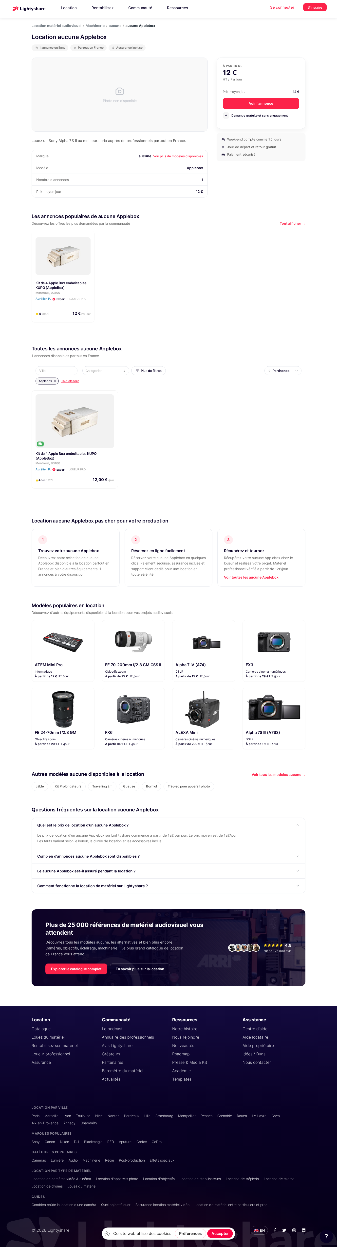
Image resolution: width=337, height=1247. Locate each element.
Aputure (125, 1142)
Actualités (111, 1079)
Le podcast (112, 1028)
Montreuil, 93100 (48, 293)
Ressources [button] (177, 7)
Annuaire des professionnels (128, 1037)
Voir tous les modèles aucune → (278, 774)
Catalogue (41, 1028)
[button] (58, 370)
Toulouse (83, 1116)
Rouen (242, 1116)
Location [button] (69, 7)
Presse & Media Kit (189, 1062)
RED (110, 1142)
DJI (76, 1142)
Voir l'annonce (261, 103)
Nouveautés (183, 1045)
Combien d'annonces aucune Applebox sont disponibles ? (88, 856)
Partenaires (112, 1062)
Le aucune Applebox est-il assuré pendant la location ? (86, 871)
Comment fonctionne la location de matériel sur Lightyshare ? (92, 886)
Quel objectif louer (116, 1205)
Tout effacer (70, 381)
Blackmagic (93, 1142)
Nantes (113, 1116)
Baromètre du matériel (122, 1070)
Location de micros (279, 1179)
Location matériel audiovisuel (56, 26)
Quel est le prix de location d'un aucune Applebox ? (83, 825)
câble (40, 786)
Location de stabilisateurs (200, 1179)
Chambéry (88, 1123)
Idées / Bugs (254, 1053)
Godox (141, 1142)
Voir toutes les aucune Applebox (251, 577)
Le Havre (259, 1116)
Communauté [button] (140, 7)
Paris (35, 1116)
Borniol (151, 786)
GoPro (157, 1142)
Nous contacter (257, 1062)
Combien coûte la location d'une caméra (64, 1205)
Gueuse (129, 786)
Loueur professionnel (51, 1053)
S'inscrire (315, 7)
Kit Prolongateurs (68, 786)
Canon (50, 1142)
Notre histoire (184, 1028)
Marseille (51, 1116)
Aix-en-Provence (45, 1123)
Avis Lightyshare (117, 1045)
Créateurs (111, 1053)
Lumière (57, 1160)
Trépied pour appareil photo (189, 786)
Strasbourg (164, 1116)
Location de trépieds (242, 1179)
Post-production (132, 1160)
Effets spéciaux (162, 1160)
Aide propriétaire (258, 1045)
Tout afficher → (292, 223)
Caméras (39, 1160)
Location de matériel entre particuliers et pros (230, 1205)
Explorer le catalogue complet (76, 969)
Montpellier (187, 1116)
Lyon (67, 1116)
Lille (147, 1116)
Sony (36, 1142)
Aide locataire (255, 1037)
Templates (181, 1079)
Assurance (41, 1062)
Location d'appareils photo (117, 1179)
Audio (73, 1160)
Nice (99, 1116)
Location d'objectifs (159, 1179)
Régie (109, 1160)
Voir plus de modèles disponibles (178, 156)
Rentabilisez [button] (102, 7)
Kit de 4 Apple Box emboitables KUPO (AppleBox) (61, 285)
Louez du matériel (48, 1037)
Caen (275, 1116)
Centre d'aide (255, 1028)
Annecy (69, 1123)
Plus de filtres (151, 371)
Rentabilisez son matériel (55, 1045)
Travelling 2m (102, 786)
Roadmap (181, 1053)
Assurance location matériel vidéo (162, 1205)
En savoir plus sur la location (140, 969)
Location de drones (47, 1186)
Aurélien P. (61, 469)
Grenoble (224, 1116)
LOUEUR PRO (77, 299)
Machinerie (95, 26)
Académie (181, 1070)
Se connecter (282, 7)
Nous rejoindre (185, 1037)
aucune (115, 26)
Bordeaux (131, 1116)
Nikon (64, 1142)
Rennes (206, 1116)
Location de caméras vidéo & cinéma (61, 1179)
